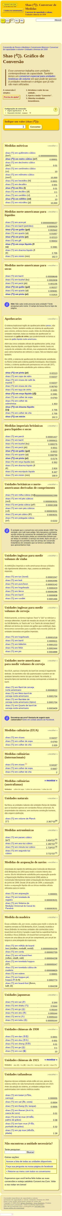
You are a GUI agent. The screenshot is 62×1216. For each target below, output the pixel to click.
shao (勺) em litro (14, 188)
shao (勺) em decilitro (15, 191)
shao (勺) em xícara (14, 737)
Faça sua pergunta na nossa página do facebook (29, 1166)
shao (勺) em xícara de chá (18, 386)
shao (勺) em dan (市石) (16, 1036)
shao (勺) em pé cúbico (16, 514)
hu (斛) (23, 1065)
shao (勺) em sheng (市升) (18, 1043)
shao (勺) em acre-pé (15, 222)
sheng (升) (39, 1065)
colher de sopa (19, 789)
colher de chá (47, 789)
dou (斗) (31, 1065)
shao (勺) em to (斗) (15, 1016)
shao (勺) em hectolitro (16, 180)
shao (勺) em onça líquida (18, 244)
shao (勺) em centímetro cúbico (20, 168)
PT (12, 21)
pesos (48, 326)
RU (16, 21)
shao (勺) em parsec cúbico (18, 837)
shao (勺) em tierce (14, 591)
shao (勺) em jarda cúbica (17, 504)
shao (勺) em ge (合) (15, 1047)
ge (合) (46, 1065)
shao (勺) (53, 1065)
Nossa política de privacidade (14, 1208)
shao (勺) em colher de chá (18, 413)
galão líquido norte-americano (24, 339)
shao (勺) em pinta (14, 237)
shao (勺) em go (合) (15, 1009)
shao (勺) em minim (14, 256)
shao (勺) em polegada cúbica (19, 518)
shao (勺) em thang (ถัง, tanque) (20, 1106)
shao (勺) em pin (13, 651)
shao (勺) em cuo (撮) (15, 1051)
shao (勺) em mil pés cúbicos (19, 498)
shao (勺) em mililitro (16, 199)
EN (3, 21)
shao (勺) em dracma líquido (19, 250)
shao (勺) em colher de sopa (19, 397)
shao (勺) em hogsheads (17, 587)
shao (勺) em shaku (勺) (16, 1005)
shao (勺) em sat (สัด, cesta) (19, 1102)
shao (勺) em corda (14, 951)
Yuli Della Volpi (39, 1206)
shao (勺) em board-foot (16, 983)
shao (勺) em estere (15, 973)
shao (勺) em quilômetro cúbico (20, 153)
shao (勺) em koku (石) (16, 1020)
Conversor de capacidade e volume (38, 12)
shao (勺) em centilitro (15, 195)
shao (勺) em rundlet (15, 598)
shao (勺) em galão (15, 229)
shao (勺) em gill (13, 240)
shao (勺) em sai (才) (15, 1002)
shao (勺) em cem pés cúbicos (19, 508)
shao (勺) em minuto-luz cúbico (20, 847)
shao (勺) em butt (13, 580)
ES (7, 21)
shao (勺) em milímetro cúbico (19, 174)
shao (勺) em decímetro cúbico (20, 162)
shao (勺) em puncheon (16, 584)
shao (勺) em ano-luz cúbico (18, 843)
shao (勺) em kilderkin (15, 644)
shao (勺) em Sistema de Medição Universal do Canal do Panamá (20, 905)
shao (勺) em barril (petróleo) (19, 226)
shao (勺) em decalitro (16, 184)
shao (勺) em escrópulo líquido (20, 471)
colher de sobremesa (33, 789)
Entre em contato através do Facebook (38, 720)
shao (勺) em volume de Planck (20, 818)
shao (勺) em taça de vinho (18, 389)
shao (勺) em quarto (15, 233)
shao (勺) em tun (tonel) (16, 576)
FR (21, 21)
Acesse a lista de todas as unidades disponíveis (29, 1161)
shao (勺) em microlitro (16, 202)
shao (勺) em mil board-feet (18, 955)
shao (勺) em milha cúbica (17, 495)
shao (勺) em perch (14, 436)
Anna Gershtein (39, 1203)
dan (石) (17, 1065)
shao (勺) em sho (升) (15, 1013)
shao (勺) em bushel (15, 279)
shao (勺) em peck (14, 283)
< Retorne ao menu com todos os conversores (28, 1171)
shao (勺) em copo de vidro (18, 376)
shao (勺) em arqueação (17, 893)
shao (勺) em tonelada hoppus (19, 961)
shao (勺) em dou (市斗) (16, 1040)
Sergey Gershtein (26, 1203)
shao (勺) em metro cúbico (19, 159)
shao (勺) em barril (14, 276)
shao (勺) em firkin (14, 648)
